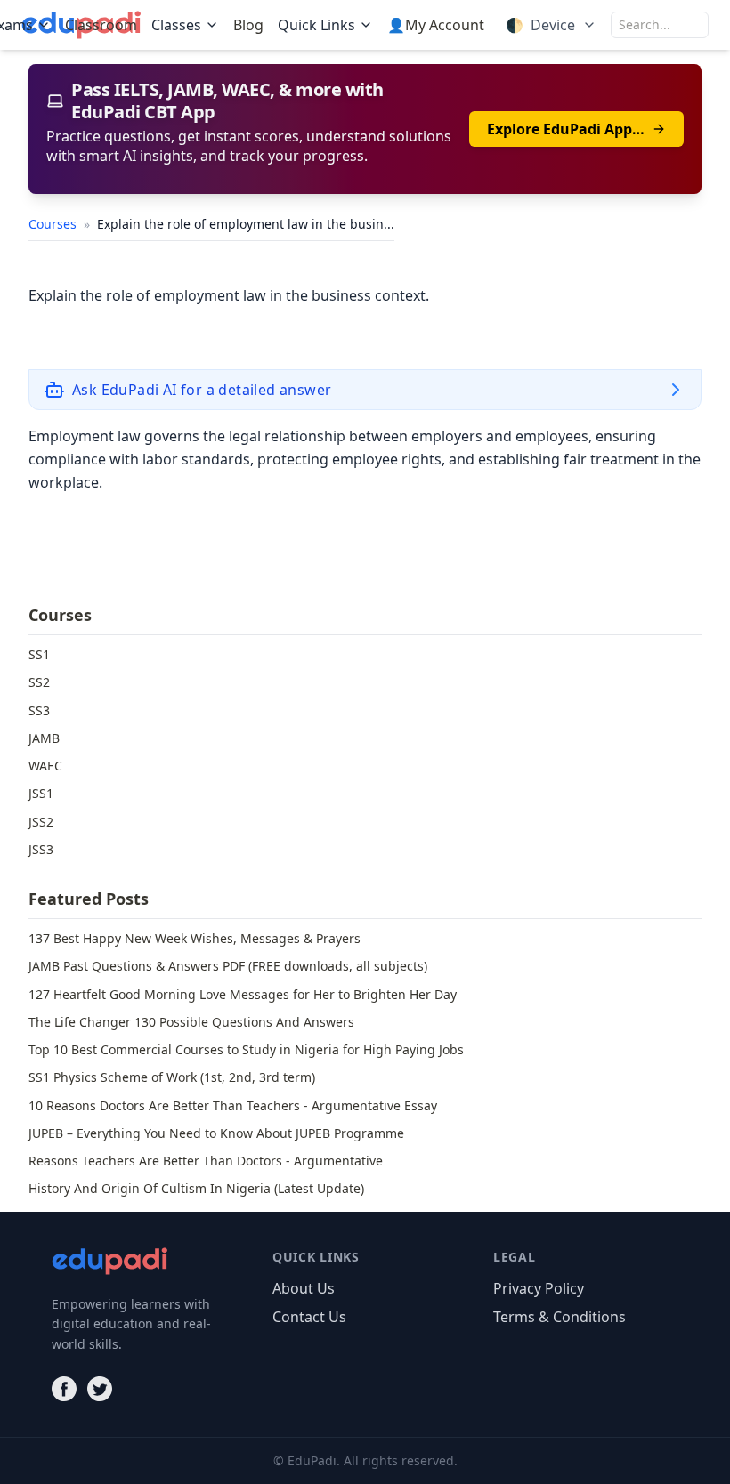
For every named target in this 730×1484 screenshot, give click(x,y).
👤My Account (435, 25)
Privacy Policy (538, 1288)
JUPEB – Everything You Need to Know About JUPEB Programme (216, 1133)
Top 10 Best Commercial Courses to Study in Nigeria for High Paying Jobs (246, 1049)
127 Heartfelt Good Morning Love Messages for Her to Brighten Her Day (242, 994)
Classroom (101, 25)
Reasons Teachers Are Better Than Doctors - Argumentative (205, 1160)
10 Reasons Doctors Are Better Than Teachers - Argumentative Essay (232, 1105)
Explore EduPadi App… (566, 129)
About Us (303, 1288)
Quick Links (316, 25)
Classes (176, 25)
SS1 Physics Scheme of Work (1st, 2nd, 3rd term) (171, 1077)
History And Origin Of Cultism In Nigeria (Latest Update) (196, 1188)
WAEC (45, 765)
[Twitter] (99, 1388)
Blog (248, 25)
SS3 (39, 710)
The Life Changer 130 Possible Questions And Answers (191, 1021)
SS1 (39, 654)
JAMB (44, 738)
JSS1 (40, 793)
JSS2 (40, 821)
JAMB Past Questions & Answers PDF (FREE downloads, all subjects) (227, 965)
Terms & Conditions (559, 1317)
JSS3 (40, 849)
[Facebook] (64, 1388)
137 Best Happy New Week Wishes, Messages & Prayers (194, 938)
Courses (54, 223)
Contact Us (309, 1317)
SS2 (39, 681)
